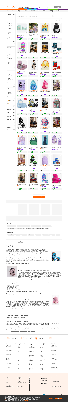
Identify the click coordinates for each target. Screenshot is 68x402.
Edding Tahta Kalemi (42, 369)
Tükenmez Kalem (42, 363)
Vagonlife (18, 350)
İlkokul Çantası (8, 368)
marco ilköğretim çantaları (15, 331)
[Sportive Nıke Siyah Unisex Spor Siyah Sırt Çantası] (56, 28)
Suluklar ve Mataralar (9, 350)
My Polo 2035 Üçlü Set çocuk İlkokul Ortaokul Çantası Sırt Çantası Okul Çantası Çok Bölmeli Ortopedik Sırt (56, 110)
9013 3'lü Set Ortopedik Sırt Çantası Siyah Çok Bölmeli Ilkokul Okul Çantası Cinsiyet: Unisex (22, 184)
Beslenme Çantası (8, 354)
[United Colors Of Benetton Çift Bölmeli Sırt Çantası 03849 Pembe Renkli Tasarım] (56, 122)
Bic (17, 356)
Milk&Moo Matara (31, 360)
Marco (18, 365)
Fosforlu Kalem (42, 350)
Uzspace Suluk (30, 359)
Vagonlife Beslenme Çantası (32, 363)
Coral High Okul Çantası (32, 347)
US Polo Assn (19, 359)
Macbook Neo (53, 355)
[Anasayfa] (17, 14)
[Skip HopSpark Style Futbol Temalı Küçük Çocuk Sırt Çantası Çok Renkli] (33, 140)
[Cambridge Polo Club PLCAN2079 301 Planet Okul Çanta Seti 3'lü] (45, 140)
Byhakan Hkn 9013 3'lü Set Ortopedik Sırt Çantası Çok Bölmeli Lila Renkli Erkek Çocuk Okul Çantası (21, 165)
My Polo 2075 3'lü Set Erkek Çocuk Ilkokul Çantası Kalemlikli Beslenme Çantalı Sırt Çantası (44, 109)
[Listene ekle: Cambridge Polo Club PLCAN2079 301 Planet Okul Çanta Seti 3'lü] (49, 135)
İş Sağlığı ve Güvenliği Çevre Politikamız (11, 387)
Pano (29, 365)
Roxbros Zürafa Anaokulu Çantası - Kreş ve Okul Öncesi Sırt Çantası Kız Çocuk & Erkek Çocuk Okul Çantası (44, 35)
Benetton (18, 352)
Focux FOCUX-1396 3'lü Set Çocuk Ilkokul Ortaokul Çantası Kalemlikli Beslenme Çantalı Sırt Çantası (56, 91)
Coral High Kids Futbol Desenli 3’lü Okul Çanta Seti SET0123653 (21, 128)
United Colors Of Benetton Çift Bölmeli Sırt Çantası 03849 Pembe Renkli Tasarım (56, 128)
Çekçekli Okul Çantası (31, 351)
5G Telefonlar (53, 362)
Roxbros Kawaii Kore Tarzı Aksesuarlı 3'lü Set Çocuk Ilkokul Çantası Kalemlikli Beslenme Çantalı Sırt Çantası (21, 35)
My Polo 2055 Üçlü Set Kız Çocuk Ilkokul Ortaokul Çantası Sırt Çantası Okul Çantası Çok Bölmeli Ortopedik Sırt (33, 53)
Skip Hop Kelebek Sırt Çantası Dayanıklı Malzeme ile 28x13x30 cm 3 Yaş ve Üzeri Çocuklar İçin (45, 129)
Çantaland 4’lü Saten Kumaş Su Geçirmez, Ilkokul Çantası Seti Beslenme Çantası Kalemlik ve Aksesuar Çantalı (21, 109)
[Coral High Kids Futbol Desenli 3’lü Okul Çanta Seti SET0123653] (22, 122)
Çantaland (9, 33)
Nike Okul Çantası (31, 346)
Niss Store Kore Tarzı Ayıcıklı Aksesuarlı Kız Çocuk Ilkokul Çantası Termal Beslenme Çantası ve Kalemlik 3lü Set (56, 147)
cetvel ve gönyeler (43, 305)
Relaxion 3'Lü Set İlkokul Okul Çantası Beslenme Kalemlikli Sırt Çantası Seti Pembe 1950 (33, 34)
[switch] (14, 14)
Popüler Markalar (53, 349)
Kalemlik (41, 360)
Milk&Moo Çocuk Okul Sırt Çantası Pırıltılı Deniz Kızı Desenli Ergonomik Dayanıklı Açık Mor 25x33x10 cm (21, 147)
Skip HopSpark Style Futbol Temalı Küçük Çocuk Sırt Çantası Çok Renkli (33, 147)
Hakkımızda (7, 377)
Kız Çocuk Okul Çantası (32, 352)
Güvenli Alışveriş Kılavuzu (9, 386)
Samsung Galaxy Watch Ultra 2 (55, 368)
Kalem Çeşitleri (8, 359)
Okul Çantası (7, 349)
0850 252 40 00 (56, 383)
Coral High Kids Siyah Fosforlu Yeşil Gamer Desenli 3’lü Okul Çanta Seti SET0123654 (33, 165)
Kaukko (9, 36)
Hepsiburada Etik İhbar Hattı (56, 386)
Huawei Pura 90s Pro (53, 354)
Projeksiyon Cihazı (8, 346)
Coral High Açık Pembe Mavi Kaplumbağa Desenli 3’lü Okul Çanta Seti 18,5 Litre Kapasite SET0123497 (44, 184)
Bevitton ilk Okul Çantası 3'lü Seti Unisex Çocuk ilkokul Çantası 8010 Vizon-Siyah (33, 72)
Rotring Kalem (30, 369)
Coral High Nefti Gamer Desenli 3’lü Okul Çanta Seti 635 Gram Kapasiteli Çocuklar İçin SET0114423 (56, 53)
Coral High (9, 22)
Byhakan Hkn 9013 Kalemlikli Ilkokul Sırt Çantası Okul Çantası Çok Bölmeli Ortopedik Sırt (44, 53)
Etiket (7, 362)
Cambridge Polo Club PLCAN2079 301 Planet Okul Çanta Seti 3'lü (44, 147)
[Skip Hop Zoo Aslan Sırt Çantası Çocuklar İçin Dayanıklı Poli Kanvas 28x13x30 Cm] (45, 65)
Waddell (18, 351)
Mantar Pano (7, 355)
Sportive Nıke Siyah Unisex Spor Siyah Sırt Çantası (56, 35)
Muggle (9, 37)
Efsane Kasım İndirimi (53, 350)
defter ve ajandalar (23, 313)
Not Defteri (41, 351)
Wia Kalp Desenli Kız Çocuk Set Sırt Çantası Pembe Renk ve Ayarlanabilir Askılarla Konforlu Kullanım (56, 185)
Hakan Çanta (9, 28)
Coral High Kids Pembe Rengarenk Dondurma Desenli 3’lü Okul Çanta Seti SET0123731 (22, 53)
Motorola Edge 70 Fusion (54, 359)
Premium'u (11, 7)
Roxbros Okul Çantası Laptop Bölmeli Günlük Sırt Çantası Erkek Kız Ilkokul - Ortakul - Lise (44, 166)
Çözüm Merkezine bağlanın (56, 377)
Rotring (18, 363)
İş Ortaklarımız (8, 378)
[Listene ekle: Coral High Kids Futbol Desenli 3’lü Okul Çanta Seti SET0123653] (26, 117)
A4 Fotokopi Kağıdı (8, 345)
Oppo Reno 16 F (53, 363)
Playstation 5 (52, 358)
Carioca (18, 355)
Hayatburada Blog (19, 377)
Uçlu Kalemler (8, 367)
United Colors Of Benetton (10, 24)
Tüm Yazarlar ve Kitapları (54, 346)
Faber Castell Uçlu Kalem (43, 352)
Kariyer (7, 382)
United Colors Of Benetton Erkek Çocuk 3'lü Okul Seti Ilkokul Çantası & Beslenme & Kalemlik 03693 (56, 165)
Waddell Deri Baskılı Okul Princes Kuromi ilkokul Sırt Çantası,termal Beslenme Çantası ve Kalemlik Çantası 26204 (22, 92)
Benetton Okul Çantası (31, 355)
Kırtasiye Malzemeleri (9, 351)
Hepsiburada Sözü (53, 345)
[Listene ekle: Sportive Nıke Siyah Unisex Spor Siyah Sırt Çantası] (60, 23)
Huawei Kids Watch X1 (54, 351)
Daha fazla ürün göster (39, 196)
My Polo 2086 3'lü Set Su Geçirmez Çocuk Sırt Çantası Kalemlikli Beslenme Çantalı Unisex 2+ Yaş (33, 128)
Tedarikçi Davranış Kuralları (20, 381)
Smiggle (18, 364)
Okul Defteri (7, 358)
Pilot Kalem (41, 355)
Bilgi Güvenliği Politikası (9, 385)
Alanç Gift (9, 32)
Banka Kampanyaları (20, 386)
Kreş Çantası (30, 350)
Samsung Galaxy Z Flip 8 (54, 367)
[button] (14, 86)
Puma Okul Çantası (31, 368)
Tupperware (18, 360)
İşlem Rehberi (19, 387)
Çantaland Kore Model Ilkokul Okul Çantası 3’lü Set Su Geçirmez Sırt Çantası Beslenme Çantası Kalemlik (21, 71)
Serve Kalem (41, 364)
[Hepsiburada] (10, 6)
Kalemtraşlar (7, 364)
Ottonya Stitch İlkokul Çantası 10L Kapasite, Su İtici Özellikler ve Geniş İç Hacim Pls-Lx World (33, 92)
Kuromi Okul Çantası (42, 359)
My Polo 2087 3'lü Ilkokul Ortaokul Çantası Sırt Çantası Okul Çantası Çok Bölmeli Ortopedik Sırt (33, 184)
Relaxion (9, 29)
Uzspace (18, 347)
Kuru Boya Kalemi (42, 368)
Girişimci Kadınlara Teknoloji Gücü (21, 382)
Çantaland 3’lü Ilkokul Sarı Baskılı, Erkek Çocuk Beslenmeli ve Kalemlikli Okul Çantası (33, 109)
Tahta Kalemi (41, 347)
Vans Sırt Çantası (42, 356)
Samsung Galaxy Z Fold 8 (54, 364)
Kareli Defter (41, 365)
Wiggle (18, 368)
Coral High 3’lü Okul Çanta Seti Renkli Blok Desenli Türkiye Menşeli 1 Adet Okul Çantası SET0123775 (56, 72)
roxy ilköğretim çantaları (31, 331)
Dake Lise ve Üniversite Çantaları (33, 356)
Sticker (41, 346)
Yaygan (9, 38)
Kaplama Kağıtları (8, 363)
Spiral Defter (30, 364)
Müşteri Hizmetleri (8, 381)
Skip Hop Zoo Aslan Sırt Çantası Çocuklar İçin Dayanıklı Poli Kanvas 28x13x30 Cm (44, 72)
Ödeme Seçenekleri (19, 385)
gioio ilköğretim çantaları (23, 331)
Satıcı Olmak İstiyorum (20, 378)
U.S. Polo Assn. (10, 25)
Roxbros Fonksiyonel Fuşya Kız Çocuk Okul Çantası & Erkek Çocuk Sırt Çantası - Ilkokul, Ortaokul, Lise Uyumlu (45, 92)
